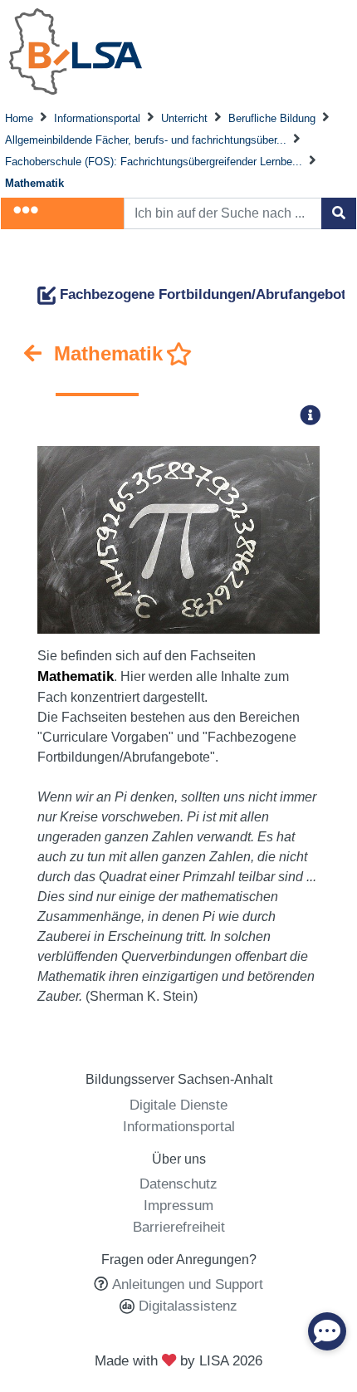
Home (19, 118)
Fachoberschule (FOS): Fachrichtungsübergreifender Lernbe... (153, 161)
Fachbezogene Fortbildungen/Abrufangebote (205, 294)
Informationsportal (97, 118)
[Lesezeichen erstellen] (179, 354)
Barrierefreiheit (179, 1226)
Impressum (178, 1205)
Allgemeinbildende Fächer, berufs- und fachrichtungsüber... (145, 140)
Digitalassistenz (185, 1305)
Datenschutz (178, 1183)
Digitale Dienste (178, 1104)
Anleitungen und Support (187, 1284)
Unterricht (184, 118)
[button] (315, 414)
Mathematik (34, 183)
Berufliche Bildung (271, 118)
